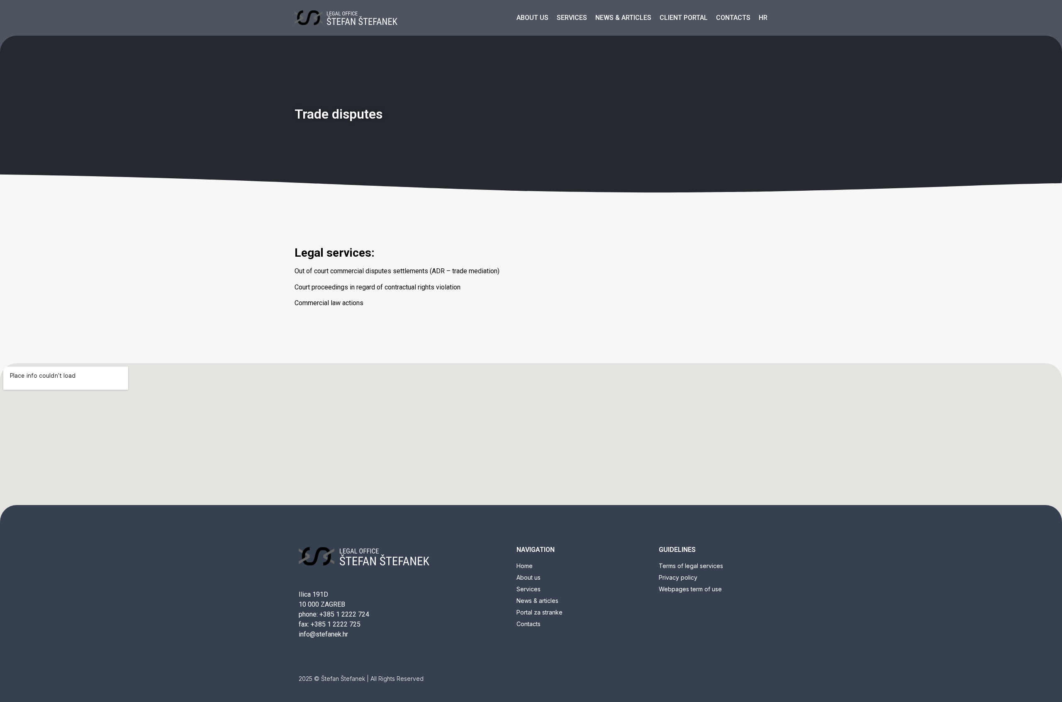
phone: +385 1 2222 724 (334, 614)
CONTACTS (733, 18)
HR (763, 18)
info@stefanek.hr (323, 634)
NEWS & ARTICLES (623, 18)
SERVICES (572, 18)
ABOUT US (532, 18)
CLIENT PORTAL (684, 18)
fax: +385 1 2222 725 (329, 624)
